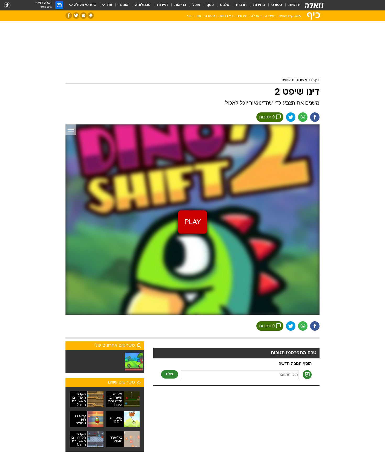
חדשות (294, 5)
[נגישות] (7, 5)
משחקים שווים (290, 16)
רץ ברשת (225, 16)
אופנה (123, 5)
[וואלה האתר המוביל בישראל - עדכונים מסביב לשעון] (314, 5)
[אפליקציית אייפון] (83, 15)
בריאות (180, 5)
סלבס (224, 5)
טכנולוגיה (143, 5)
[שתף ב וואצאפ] (302, 117)
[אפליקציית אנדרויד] (90, 15)
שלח (169, 374)
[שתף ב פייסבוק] (315, 117)
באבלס (256, 16)
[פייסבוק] (68, 15)
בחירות (259, 5)
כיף (317, 80)
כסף (210, 5)
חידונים (241, 16)
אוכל (196, 5)
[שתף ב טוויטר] (290, 117)
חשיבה (270, 16)
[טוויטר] (76, 15)
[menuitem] (291, 5)
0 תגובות (267, 117)
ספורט (276, 5)
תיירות (162, 5)
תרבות (241, 5)
